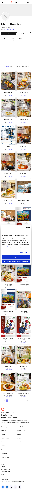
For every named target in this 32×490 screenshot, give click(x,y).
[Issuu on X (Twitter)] (11, 487)
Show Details (23, 252)
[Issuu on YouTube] (19, 487)
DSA (2, 476)
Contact (3, 445)
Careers (3, 434)
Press (2, 442)
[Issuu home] (14, 2)
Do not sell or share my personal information (16, 261)
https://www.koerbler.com (11, 29)
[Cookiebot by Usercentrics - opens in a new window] (23, 228)
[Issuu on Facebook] (3, 487)
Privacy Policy (8, 246)
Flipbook (19, 438)
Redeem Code (5, 457)
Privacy (3, 466)
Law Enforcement (6, 469)
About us (3, 430)
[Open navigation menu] (2, 2)
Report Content (5, 471)
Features (19, 434)
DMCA (3, 474)
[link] (27, 2)
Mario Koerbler (9, 95)
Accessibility (4, 479)
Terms (3, 464)
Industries (19, 442)
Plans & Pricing (5, 438)
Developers (4, 453)
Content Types (21, 430)
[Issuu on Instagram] (15, 487)
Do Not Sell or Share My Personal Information (13, 481)
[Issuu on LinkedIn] (7, 487)
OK (16, 257)
